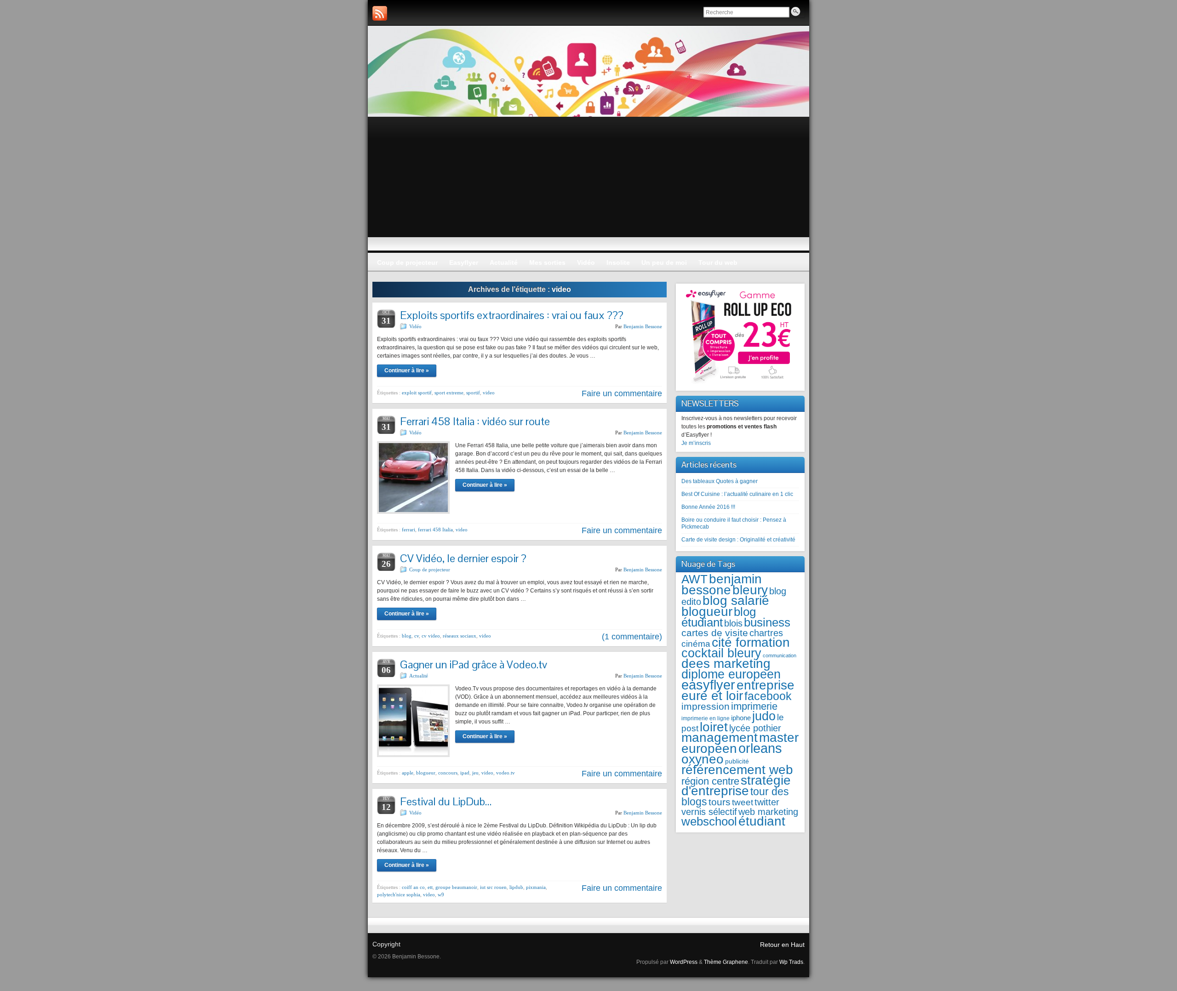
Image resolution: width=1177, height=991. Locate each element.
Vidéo (415, 326)
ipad (464, 772)
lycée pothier (755, 728)
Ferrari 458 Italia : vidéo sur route (475, 421)
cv (416, 635)
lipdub (516, 887)
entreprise (765, 685)
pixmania (536, 887)
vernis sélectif (709, 812)
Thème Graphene (726, 962)
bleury (750, 590)
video (489, 392)
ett (430, 887)
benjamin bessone (721, 584)
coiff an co (413, 887)
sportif (473, 392)
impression (705, 706)
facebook (768, 696)
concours (447, 772)
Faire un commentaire (622, 393)
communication (779, 655)
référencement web (737, 770)
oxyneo (702, 759)
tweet (742, 802)
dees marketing (726, 663)
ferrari (408, 529)
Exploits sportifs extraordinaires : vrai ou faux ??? (511, 315)
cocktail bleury (721, 653)
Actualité (418, 675)
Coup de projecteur (429, 569)
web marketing (768, 812)
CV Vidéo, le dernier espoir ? (463, 558)
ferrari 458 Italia (435, 529)
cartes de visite (714, 632)
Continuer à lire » (406, 370)
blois (733, 623)
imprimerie (754, 706)
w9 (441, 894)
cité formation (751, 642)
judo (764, 716)
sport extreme (448, 392)
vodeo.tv (505, 772)
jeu (475, 772)
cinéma (695, 644)
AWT (694, 579)
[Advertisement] (588, 185)
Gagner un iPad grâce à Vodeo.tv (473, 664)
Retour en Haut (782, 944)
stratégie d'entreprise (736, 785)
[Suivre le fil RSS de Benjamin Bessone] (379, 13)
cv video (431, 635)
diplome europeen (731, 674)
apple (407, 772)
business (767, 622)
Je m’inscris (696, 443)
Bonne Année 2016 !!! (708, 507)
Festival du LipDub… (445, 801)
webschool (709, 821)
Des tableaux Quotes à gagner (719, 481)
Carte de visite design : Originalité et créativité (738, 539)
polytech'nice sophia (398, 894)
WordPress (683, 962)
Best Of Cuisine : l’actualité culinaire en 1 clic (737, 494)
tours (719, 802)
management (719, 737)
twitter (766, 802)
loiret (714, 726)
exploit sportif (417, 392)
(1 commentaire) (632, 636)
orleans (760, 748)
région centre (710, 781)
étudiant (761, 821)
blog (406, 635)
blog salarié (736, 600)
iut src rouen (493, 887)
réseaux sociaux (459, 635)
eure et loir (712, 696)
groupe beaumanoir (456, 887)
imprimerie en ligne (705, 718)
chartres (766, 633)
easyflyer (708, 684)
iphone (741, 718)
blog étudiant (718, 617)
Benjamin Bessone (642, 326)
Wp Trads (791, 962)
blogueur (425, 772)
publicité (737, 761)
